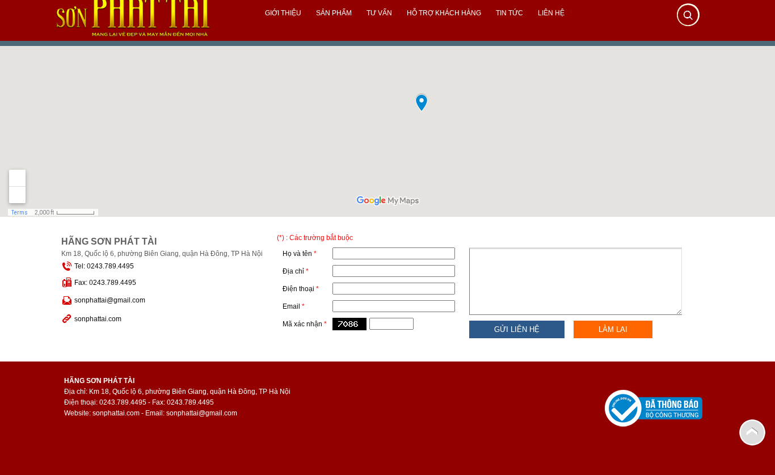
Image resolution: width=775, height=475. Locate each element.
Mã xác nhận (305, 324)
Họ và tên (300, 254)
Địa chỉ (296, 271)
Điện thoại (301, 289)
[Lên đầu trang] (752, 432)
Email (294, 306)
